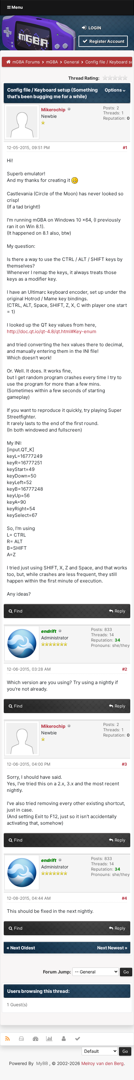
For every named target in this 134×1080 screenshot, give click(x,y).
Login (94, 27)
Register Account (106, 41)
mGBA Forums (26, 61)
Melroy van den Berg (102, 1063)
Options (114, 89)
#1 (125, 147)
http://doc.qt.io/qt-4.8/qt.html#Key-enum (51, 331)
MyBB (42, 1063)
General (71, 61)
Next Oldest (22, 947)
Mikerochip (53, 109)
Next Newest (110, 947)
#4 (124, 898)
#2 (124, 669)
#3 (124, 764)
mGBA (52, 61)
